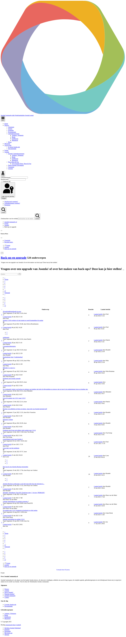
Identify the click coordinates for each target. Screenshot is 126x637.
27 (5, 291)
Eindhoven (15, 138)
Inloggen (3, 198)
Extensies (11, 130)
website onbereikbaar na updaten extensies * (16, 501)
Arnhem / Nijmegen (17, 135)
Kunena (67, 569)
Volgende (7, 293)
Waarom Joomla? (9, 594)
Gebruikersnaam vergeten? (12, 203)
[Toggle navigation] (1, 230)
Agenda (6, 152)
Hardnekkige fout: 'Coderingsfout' (13, 357)
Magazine (7, 143)
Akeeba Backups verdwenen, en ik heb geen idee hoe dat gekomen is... (23, 484)
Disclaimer (7, 631)
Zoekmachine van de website (9, 218)
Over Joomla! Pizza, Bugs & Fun (21, 163)
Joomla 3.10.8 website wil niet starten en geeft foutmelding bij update (23, 320)
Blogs (10, 142)
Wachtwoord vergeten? (11, 201)
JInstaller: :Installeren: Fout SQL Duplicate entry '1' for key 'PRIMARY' (24, 492)
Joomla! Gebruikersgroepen (16, 153)
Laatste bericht (7, 317)
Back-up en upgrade (13, 257)
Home (6, 123)
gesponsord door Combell (13, 625)
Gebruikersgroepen (13, 133)
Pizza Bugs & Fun (13, 162)
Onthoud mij (6, 181)
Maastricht (15, 140)
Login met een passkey (8, 196)
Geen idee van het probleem (11, 448)
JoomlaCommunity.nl (10, 222)
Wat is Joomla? (8, 592)
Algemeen (11, 127)
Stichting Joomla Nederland (12, 628)
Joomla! (6, 225)
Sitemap (6, 634)
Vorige (6, 279)
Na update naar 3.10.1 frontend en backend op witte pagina (20, 510)
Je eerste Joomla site (14, 147)
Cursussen (11, 167)
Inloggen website (8, 419)
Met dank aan (8, 633)
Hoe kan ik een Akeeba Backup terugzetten (15, 467)
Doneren (7, 629)
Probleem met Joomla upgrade (11, 378)
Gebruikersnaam (6, 177)
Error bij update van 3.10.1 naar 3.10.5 (14, 398)
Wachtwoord (5, 179)
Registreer (7, 205)
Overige (10, 168)
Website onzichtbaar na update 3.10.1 (14, 519)
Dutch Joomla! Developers (16, 165)
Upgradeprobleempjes (9, 346)
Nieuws (6, 125)
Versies (10, 128)
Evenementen (12, 132)
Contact (6, 597)
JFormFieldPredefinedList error (12, 311)
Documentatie (12, 148)
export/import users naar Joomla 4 (13, 439)
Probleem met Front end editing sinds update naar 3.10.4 (19, 430)
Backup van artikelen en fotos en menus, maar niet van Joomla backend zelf (25, 409)
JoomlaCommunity (9, 595)
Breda (13, 137)
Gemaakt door (60, 569)
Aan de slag (7, 145)
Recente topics (8, 242)
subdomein (6, 337)
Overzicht (7, 240)
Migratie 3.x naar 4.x (9, 368)
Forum (6, 150)
